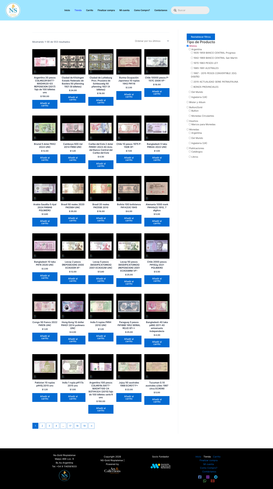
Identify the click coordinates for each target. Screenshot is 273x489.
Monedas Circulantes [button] (202, 115)
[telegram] (216, 477)
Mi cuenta (124, 10)
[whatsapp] (205, 481)
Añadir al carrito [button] (45, 104)
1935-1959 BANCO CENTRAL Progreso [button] (215, 52)
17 (70, 425)
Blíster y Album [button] (197, 102)
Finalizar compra (106, 10)
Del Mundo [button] (197, 92)
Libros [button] (194, 156)
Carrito (89, 10)
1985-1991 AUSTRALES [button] (206, 68)
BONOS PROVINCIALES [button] (206, 86)
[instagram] (208, 477)
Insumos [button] (193, 121)
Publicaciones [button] (196, 148)
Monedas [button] (194, 129)
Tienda (78, 10)
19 (84, 425)
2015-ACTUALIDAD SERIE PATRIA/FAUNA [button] (216, 81)
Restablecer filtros (201, 36)
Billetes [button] (193, 45)
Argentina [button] (196, 49)
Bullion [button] (194, 110)
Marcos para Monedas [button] (203, 124)
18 (77, 425)
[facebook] (200, 477)
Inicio (67, 10)
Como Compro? (142, 10)
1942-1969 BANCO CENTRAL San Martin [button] (215, 57)
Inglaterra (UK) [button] (199, 97)
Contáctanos (160, 10)
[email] (213, 481)
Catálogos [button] (196, 151)
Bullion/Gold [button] (195, 107)
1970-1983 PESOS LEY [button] (206, 63)
